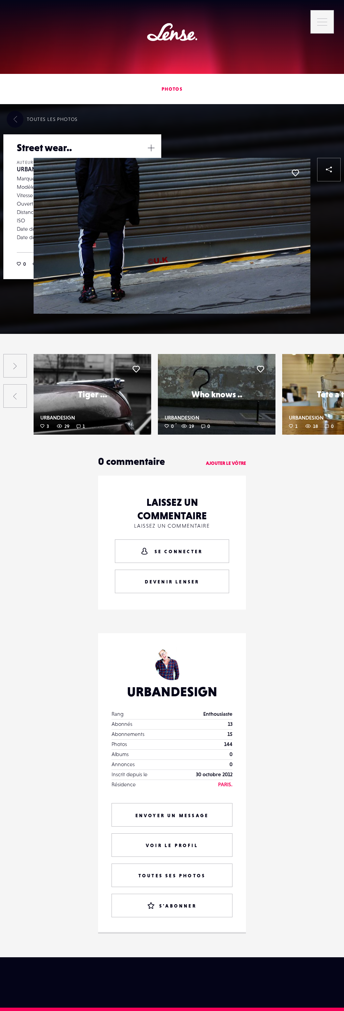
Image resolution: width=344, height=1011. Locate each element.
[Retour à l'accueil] (172, 32)
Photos (172, 89)
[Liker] (295, 173)
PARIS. (225, 784)
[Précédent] (15, 396)
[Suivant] (15, 366)
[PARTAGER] (329, 169)
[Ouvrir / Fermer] (151, 148)
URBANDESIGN (57, 417)
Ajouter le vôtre (226, 463)
